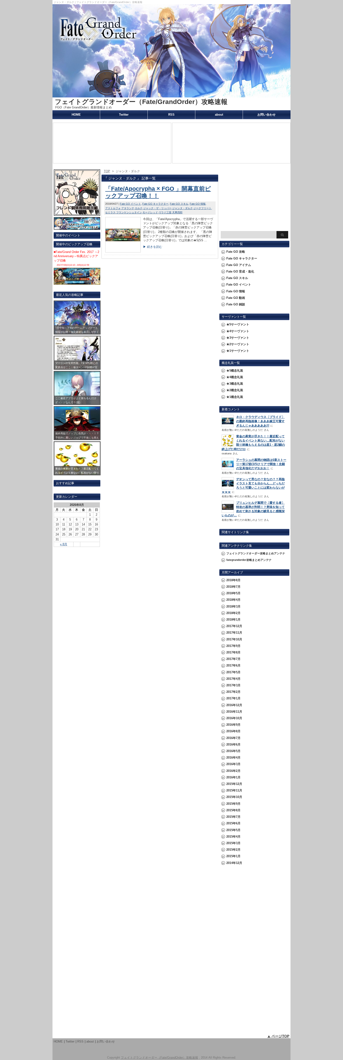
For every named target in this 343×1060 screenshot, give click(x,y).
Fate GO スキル (179, 203)
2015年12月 (234, 784)
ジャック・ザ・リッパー (157, 208)
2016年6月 (233, 744)
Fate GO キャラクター (155, 203)
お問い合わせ (266, 114)
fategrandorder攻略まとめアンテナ (249, 560)
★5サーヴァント (237, 324)
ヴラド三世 (165, 212)
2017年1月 (233, 698)
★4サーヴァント (237, 331)
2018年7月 (233, 586)
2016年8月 (233, 731)
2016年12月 (234, 705)
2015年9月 (233, 803)
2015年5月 (233, 830)
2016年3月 (233, 764)
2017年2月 (233, 692)
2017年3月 (233, 685)
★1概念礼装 (234, 397)
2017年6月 (233, 665)
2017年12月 (234, 626)
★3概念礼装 (234, 383)
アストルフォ (113, 208)
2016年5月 (233, 751)
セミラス (110, 212)
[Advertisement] (254, 199)
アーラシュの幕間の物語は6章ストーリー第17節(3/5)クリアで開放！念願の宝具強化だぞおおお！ (261, 464)
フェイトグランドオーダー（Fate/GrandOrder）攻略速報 (141, 101)
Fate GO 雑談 (235, 304)
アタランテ (127, 208)
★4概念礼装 (234, 377)
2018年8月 (233, 580)
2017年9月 (233, 646)
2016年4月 (233, 757)
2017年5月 (233, 672)
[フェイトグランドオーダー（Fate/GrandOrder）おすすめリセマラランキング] (77, 227)
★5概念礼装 (234, 370)
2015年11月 (234, 790)
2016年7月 (233, 738)
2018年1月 (233, 619)
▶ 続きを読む (152, 247)
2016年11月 (234, 711)
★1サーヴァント (237, 350)
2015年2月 (233, 849)
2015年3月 (233, 843)
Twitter (124, 114)
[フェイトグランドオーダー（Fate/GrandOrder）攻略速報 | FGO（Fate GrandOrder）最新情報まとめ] (171, 95)
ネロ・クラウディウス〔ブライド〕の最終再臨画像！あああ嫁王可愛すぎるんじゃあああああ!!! (260, 421)
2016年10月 (234, 718)
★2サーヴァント (237, 344)
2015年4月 (233, 836)
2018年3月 (233, 606)
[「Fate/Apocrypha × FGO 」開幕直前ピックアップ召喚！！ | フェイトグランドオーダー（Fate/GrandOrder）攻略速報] (122, 251)
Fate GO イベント (130, 203)
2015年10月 (234, 797)
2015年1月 (233, 856)
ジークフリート (202, 208)
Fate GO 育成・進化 (240, 271)
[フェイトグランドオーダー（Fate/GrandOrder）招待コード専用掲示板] (77, 213)
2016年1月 (233, 777)
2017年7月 (233, 659)
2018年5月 (233, 593)
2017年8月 (233, 652)
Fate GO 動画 (235, 298)
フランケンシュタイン (129, 212)
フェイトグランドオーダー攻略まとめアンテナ (255, 553)
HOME (76, 114)
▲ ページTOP (278, 1036)
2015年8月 (233, 810)
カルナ (139, 208)
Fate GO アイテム (238, 265)
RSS (171, 114)
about (219, 114)
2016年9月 (233, 724)
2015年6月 (233, 823)
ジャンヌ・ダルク (182, 208)
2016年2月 (233, 771)
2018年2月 (233, 613)
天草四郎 (177, 212)
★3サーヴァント (237, 337)
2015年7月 (233, 816)
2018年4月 (233, 599)
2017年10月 (234, 639)
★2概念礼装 (234, 390)
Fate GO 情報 (198, 203)
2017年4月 (233, 678)
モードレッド (150, 212)
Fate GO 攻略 (235, 251)
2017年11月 (234, 632)
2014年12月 (234, 863)
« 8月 (63, 544)
